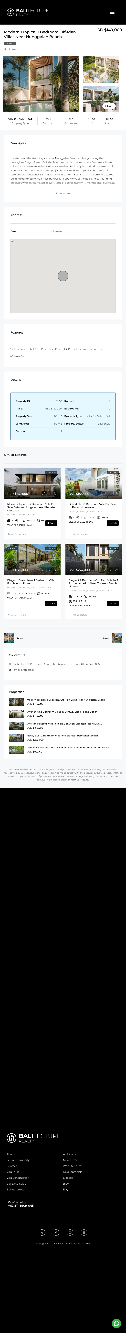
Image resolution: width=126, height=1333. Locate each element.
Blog (66, 1183)
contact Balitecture (78, 779)
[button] (112, 12)
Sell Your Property (18, 1160)
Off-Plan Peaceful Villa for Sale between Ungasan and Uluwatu (64, 723)
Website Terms (73, 1166)
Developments (72, 1171)
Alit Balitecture (18, 534)
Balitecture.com (17, 1189)
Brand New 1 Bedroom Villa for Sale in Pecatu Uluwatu (92, 506)
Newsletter (70, 1160)
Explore (68, 1177)
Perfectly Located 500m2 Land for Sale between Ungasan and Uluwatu (69, 747)
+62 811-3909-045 (21, 1205)
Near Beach (21, 356)
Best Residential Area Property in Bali (37, 349)
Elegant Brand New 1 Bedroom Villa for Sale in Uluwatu (30, 582)
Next (106, 638)
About (11, 1154)
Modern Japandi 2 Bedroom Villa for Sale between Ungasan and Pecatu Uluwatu (31, 507)
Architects (69, 1154)
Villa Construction (18, 1177)
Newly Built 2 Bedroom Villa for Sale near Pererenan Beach (62, 735)
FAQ (65, 1189)
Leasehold (10, 43)
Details (51, 523)
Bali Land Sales (16, 1183)
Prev (20, 638)
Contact (12, 1166)
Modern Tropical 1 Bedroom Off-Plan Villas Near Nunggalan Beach (66, 699)
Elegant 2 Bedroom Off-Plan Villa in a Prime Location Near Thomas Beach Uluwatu (93, 583)
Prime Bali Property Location (85, 349)
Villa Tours (13, 1171)
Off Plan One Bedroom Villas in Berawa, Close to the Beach (62, 711)
